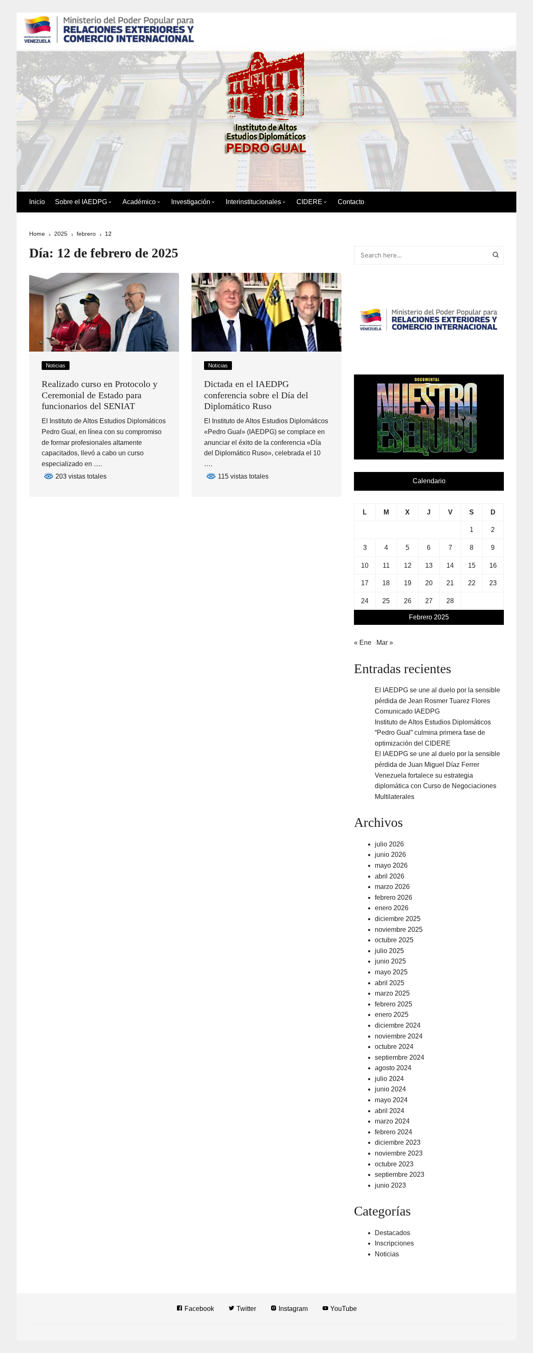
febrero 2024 (393, 1132)
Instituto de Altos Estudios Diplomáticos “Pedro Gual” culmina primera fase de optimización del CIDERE (433, 733)
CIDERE (309, 201)
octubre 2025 (394, 940)
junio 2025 (390, 961)
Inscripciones (394, 1243)
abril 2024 (389, 1110)
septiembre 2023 (399, 1174)
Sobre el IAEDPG (81, 201)
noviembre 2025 (399, 929)
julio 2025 (389, 950)
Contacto (351, 201)
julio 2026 (389, 844)
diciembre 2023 (398, 1142)
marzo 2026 (392, 886)
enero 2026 (391, 907)
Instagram (292, 1308)
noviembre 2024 (399, 1036)
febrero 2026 (393, 897)
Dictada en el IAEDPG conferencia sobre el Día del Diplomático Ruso (256, 395)
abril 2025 (389, 982)
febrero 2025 (393, 1004)
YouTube (343, 1308)
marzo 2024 (392, 1121)
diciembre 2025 (398, 918)
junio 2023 (390, 1185)
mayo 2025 (391, 972)
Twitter (245, 1308)
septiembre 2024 (399, 1057)
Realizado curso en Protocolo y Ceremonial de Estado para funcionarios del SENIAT (99, 395)
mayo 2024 (391, 1099)
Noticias (55, 365)
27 (429, 600)
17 (365, 583)
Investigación (190, 201)
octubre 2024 (394, 1046)
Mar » (384, 642)
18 (386, 583)
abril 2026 (389, 876)
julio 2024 (389, 1078)
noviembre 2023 (399, 1153)
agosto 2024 (393, 1067)
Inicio (37, 201)
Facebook (198, 1308)
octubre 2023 (394, 1164)
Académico (139, 201)
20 (429, 583)
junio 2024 (390, 1089)
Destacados (392, 1232)
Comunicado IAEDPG (407, 711)
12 (407, 565)
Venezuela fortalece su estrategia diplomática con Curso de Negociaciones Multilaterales (435, 786)
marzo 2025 (392, 993)
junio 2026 (390, 854)
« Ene (362, 642)
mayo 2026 (391, 865)
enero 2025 (391, 1014)
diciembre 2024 (398, 1025)
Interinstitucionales (253, 201)
